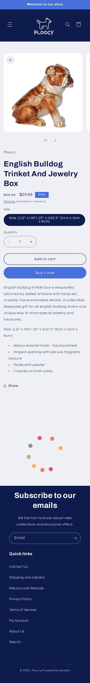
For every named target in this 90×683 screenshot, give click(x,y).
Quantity (10, 232)
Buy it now (45, 273)
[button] (9, 24)
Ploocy (36, 670)
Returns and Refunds (26, 588)
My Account (18, 620)
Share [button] (13, 386)
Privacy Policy (20, 599)
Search (15, 642)
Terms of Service (22, 610)
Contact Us (18, 566)
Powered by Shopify (56, 670)
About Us (16, 631)
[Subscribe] (75, 538)
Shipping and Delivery (27, 577)
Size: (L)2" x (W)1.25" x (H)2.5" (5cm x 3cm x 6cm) (44, 219)
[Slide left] (35, 140)
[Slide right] (55, 140)
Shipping (9, 201)
